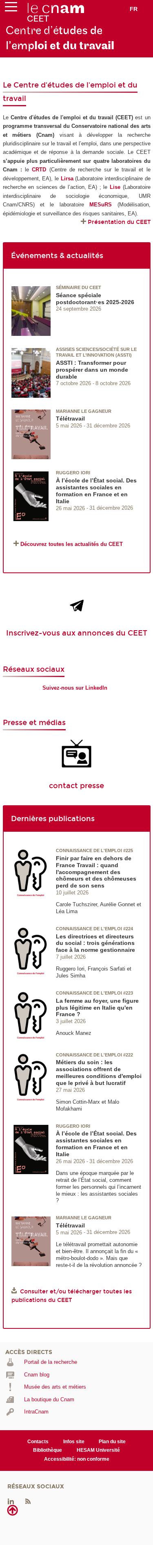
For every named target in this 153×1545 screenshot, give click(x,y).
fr (133, 9)
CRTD (39, 170)
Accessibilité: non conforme (76, 1459)
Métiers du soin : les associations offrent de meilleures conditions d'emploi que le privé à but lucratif (99, 1072)
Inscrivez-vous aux (42, 633)
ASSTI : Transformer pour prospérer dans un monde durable (92, 369)
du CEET (130, 633)
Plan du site (112, 1441)
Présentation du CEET (119, 222)
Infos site (73, 1441)
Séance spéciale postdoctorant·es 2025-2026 (95, 298)
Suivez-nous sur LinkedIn (74, 688)
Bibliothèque (47, 1450)
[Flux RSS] (27, 1501)
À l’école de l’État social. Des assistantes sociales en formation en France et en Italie (96, 490)
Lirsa (67, 178)
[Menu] (11, 8)
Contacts (38, 1441)
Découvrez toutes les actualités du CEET (71, 544)
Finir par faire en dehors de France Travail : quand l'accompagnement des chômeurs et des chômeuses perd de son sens (96, 872)
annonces (96, 633)
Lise (115, 187)
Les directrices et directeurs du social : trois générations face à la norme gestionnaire (95, 943)
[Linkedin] (10, 1501)
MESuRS (100, 205)
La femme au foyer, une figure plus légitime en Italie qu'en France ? (97, 1007)
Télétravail (70, 418)
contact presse (76, 785)
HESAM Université (98, 1450)
